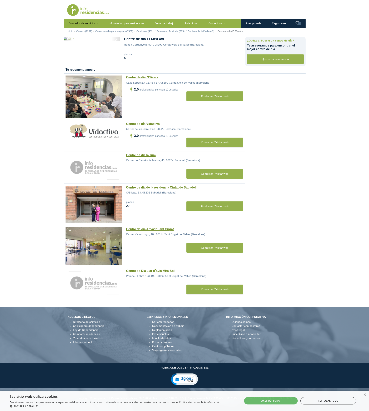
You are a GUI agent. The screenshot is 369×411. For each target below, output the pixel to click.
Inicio (70, 31)
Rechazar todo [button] (328, 400)
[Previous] (68, 39)
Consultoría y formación (246, 338)
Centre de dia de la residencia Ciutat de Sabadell (161, 187)
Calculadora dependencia (88, 325)
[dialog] (184, 401)
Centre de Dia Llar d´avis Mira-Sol (150, 270)
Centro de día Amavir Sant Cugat (150, 229)
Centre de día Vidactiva (143, 123)
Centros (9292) (84, 31)
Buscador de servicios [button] (82, 23)
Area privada (253, 23)
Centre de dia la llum (141, 155)
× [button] (364, 394)
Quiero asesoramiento (275, 59)
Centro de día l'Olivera (142, 77)
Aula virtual (191, 23)
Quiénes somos (241, 321)
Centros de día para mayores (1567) (114, 31)
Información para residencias (126, 23)
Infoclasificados (161, 338)
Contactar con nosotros (246, 325)
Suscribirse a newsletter (246, 333)
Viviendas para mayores (87, 338)
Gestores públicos (163, 346)
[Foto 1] (92, 36)
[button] (184, 378)
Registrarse (279, 23)
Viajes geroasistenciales (166, 350)
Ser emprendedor (163, 321)
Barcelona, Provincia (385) (170, 31)
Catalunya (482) (144, 31)
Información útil (82, 342)
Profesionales (160, 333)
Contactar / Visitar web (215, 96)
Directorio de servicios (86, 321)
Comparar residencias (86, 333)
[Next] (115, 39)
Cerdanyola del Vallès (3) (201, 31)
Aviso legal (238, 329)
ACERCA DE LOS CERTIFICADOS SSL (185, 367)
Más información (210, 402)
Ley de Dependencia (85, 329)
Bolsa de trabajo (164, 23)
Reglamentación (162, 329)
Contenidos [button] (216, 23)
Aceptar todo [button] (270, 400)
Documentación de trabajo (168, 325)
